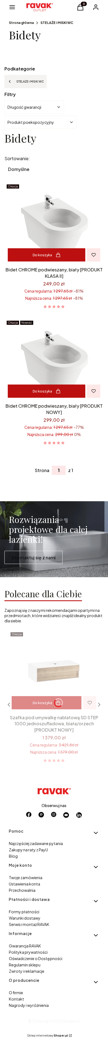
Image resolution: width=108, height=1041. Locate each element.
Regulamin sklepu (24, 964)
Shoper (69, 1020)
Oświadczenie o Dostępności (35, 958)
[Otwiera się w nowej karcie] (66, 815)
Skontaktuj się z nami (33, 557)
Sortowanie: (17, 158)
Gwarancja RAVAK (25, 945)
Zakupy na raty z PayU (28, 849)
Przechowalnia (22, 890)
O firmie (16, 992)
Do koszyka (42, 255)
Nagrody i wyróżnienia (29, 1005)
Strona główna (21, 23)
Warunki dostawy (24, 917)
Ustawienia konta (24, 883)
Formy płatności (24, 911)
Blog (13, 856)
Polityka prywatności (28, 952)
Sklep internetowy (47, 1035)
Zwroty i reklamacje (26, 971)
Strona (42, 470)
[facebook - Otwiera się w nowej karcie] (28, 815)
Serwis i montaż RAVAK (29, 924)
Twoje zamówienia (25, 877)
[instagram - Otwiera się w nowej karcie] (53, 815)
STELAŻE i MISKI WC (56, 23)
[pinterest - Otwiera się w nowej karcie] (41, 815)
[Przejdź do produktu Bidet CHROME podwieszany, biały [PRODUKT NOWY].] (54, 359)
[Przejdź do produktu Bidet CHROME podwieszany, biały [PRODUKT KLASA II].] (54, 223)
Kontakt (16, 998)
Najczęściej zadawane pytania (36, 843)
